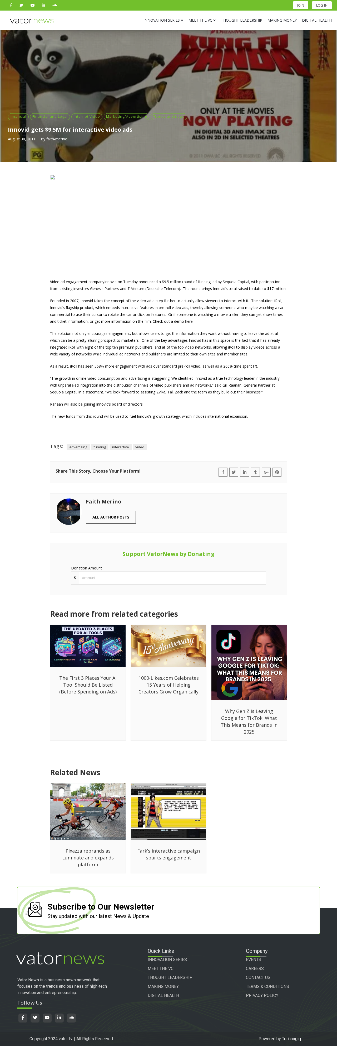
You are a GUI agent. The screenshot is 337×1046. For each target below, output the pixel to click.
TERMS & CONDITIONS (267, 986)
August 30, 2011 (22, 138)
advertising (78, 447)
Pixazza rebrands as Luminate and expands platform (88, 858)
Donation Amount (86, 567)
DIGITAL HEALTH (163, 995)
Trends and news (169, 116)
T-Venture (135, 288)
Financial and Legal (50, 116)
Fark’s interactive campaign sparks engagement (168, 854)
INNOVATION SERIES (167, 959)
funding (99, 447)
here (189, 321)
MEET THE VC (161, 968)
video (139, 447)
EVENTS (253, 959)
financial (18, 116)
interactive (120, 447)
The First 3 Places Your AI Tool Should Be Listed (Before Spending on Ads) (88, 685)
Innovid (110, 281)
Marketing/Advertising (126, 116)
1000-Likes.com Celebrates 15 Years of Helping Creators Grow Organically (168, 685)
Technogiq (291, 1038)
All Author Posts (110, 517)
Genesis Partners (104, 288)
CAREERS (255, 968)
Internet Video (87, 116)
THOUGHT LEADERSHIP (170, 977)
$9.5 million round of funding (186, 281)
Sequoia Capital (236, 281)
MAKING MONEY (163, 986)
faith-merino (56, 138)
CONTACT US (258, 977)
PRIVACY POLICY (262, 995)
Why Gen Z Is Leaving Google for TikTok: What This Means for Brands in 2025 (249, 721)
